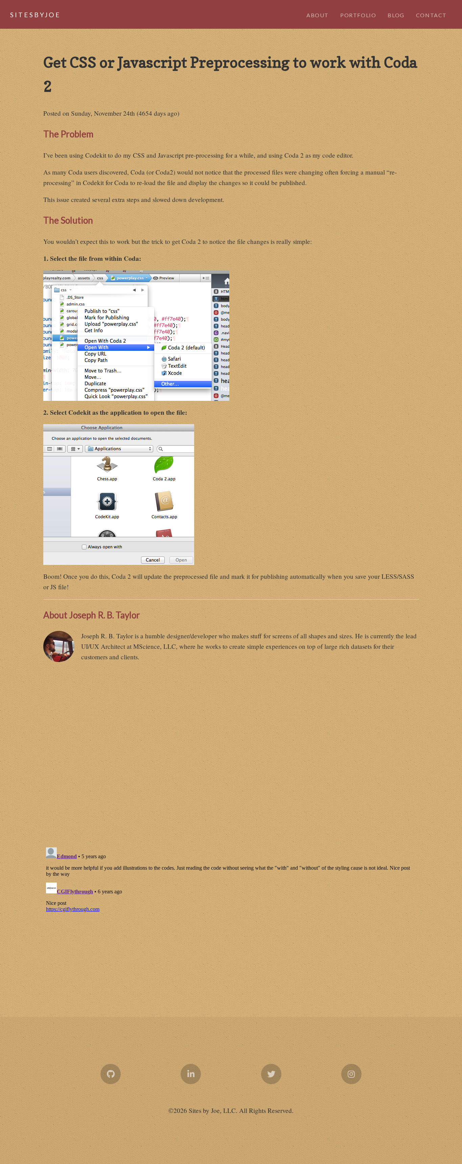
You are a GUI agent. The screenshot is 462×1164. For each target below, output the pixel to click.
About (317, 15)
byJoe (27, 15)
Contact (431, 15)
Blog (396, 15)
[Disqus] (231, 753)
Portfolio (358, 15)
